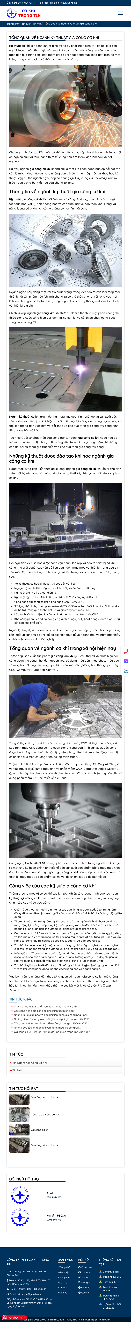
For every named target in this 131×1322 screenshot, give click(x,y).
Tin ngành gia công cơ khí (29, 1062)
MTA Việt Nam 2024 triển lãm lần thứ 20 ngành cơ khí (45, 1006)
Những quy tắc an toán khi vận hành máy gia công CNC (47, 1027)
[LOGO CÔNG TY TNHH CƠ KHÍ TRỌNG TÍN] (24, 12)
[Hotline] (126, 651)
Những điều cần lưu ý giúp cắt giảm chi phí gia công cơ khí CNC (51, 1019)
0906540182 (25, 1288)
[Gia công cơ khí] (19, 1111)
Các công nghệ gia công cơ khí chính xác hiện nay (44, 1010)
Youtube (85, 1272)
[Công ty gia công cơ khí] (19, 1095)
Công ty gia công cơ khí (45, 1096)
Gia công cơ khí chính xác (46, 1126)
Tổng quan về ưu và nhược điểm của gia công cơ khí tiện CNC (51, 1023)
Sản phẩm (64, 1277)
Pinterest (86, 1287)
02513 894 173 (54, 1197)
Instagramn (86, 1282)
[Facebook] (126, 661)
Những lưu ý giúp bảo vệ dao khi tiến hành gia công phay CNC (51, 1014)
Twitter (85, 1277)
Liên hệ (63, 1292)
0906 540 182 (54, 1219)
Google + (86, 1292)
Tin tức (26, 23)
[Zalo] (126, 671)
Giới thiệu (64, 1272)
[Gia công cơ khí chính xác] (19, 1126)
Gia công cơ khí (40, 1111)
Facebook (86, 1267)
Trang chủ (13, 23)
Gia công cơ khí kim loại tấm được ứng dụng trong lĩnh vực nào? (52, 1031)
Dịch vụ (63, 1282)
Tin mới (37, 23)
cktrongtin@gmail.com (29, 1294)
